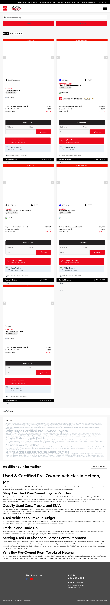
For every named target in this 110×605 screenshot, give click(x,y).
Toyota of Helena (11, 159)
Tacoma (66, 509)
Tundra (72, 509)
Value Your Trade (77, 531)
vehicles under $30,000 (42, 521)
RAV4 (77, 509)
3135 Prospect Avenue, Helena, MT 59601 (95, 2)
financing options (77, 447)
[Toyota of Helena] (16, 8)
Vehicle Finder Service (85, 455)
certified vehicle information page (74, 436)
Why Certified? (57, 501)
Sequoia (82, 509)
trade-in (11, 448)
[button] (52, 57)
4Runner (91, 509)
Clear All (5, 33)
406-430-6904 (56, 456)
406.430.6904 (24, 2)
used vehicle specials (83, 521)
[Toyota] (5, 8)
